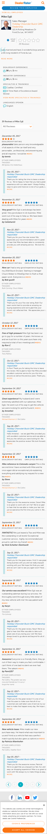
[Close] (44, 805)
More (10, 189)
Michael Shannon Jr (9, 419)
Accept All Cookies (23, 830)
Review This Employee (23, 8)
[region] (23, 818)
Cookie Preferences (23, 824)
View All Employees (12, 12)
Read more (7, 59)
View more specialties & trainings (22, 98)
